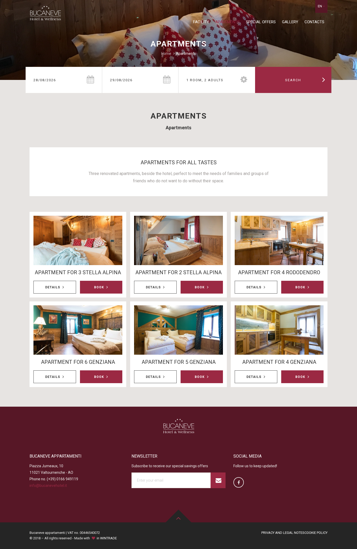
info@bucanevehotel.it (48, 485)
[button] (321, 6)
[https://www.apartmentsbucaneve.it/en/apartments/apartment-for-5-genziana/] (178, 330)
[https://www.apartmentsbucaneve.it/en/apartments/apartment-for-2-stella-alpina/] (178, 240)
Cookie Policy (315, 533)
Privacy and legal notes (282, 533)
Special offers (261, 22)
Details (53, 287)
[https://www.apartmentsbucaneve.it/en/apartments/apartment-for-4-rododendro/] (279, 240)
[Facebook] (238, 482)
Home (166, 53)
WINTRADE (108, 538)
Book (99, 287)
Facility (201, 22)
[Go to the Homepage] (45, 14)
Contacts (314, 22)
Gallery (290, 22)
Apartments (227, 22)
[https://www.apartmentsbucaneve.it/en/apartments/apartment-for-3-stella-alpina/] (77, 240)
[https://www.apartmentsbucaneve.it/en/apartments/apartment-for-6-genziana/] (77, 330)
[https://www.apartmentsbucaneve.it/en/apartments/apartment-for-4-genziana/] (279, 330)
